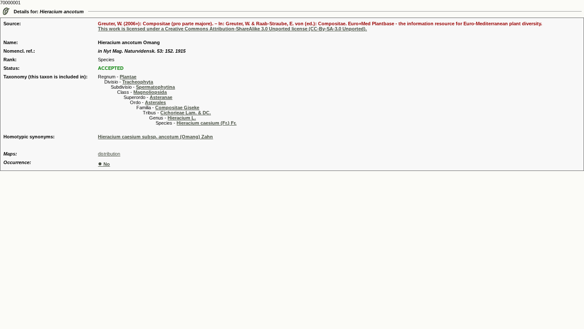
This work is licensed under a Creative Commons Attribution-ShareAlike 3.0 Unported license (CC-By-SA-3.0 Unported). (232, 28)
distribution (109, 153)
